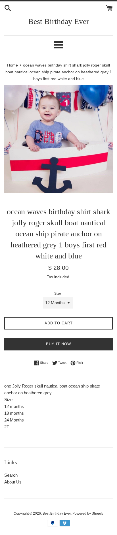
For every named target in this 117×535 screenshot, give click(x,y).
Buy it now (58, 344)
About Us (13, 482)
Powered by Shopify (87, 513)
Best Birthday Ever (58, 21)
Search (11, 475)
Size (57, 294)
